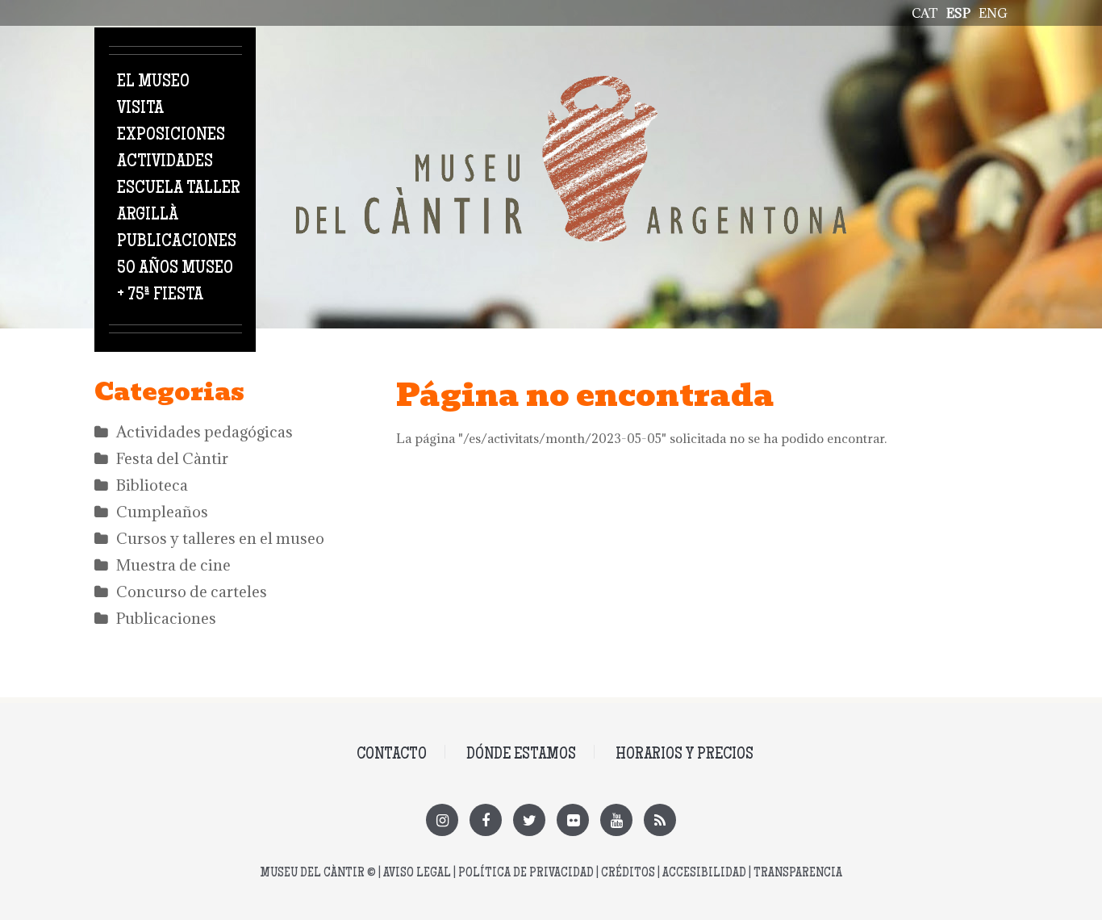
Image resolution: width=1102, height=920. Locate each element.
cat (925, 13)
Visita (140, 109)
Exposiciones (171, 135)
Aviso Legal (417, 873)
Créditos (628, 873)
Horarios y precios (684, 754)
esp (958, 13)
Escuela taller (178, 189)
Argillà (147, 215)
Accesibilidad (704, 873)
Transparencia (797, 873)
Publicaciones (176, 242)
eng (993, 13)
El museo (153, 82)
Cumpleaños (162, 511)
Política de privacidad (526, 873)
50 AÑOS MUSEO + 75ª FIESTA (175, 282)
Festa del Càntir (172, 458)
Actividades (165, 162)
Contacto (392, 754)
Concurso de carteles (191, 591)
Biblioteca (152, 485)
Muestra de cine (173, 565)
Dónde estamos (521, 754)
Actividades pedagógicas (204, 431)
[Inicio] (571, 85)
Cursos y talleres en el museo (220, 538)
